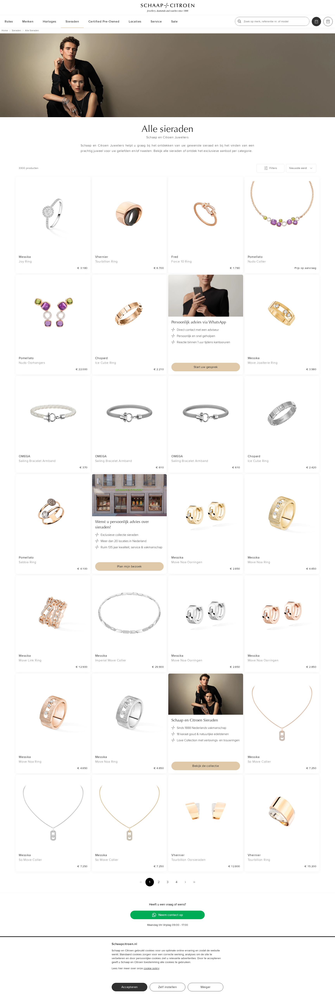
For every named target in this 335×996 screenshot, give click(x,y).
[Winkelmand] (328, 21)
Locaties (135, 21)
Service (156, 21)
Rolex (9, 21)
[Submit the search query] (239, 21)
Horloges (49, 21)
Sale (174, 21)
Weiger (205, 987)
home (5, 30)
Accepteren (129, 987)
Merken (28, 21)
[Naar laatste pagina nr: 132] (194, 882)
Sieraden (72, 21)
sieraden (16, 30)
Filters (273, 168)
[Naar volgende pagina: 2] (185, 882)
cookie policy (151, 968)
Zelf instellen (167, 987)
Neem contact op (170, 915)
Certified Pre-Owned (103, 21)
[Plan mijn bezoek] (316, 21)
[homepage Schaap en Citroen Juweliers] (167, 7)
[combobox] (301, 168)
